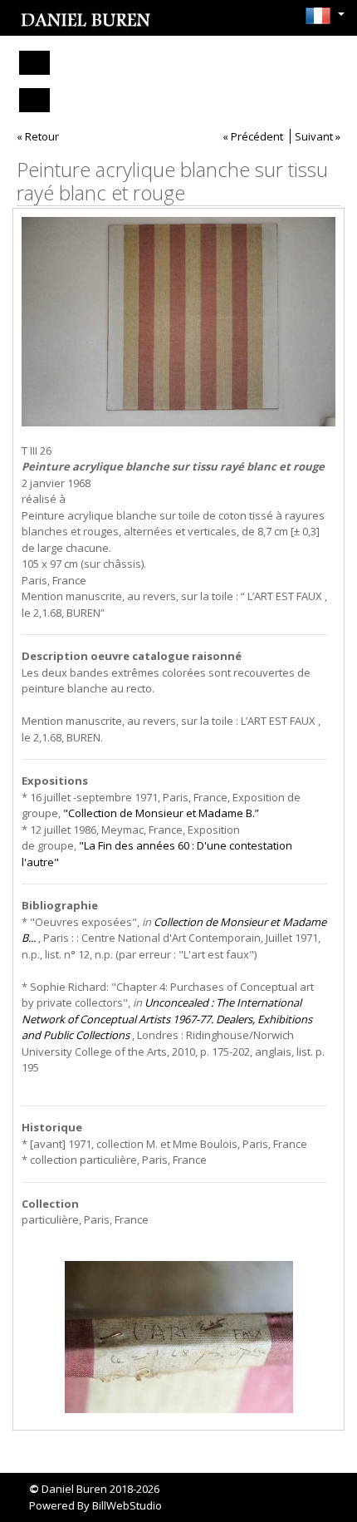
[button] (320, 15)
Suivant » (317, 136)
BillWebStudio (127, 1505)
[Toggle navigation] (34, 63)
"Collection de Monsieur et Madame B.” (161, 812)
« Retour (38, 136)
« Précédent (253, 136)
